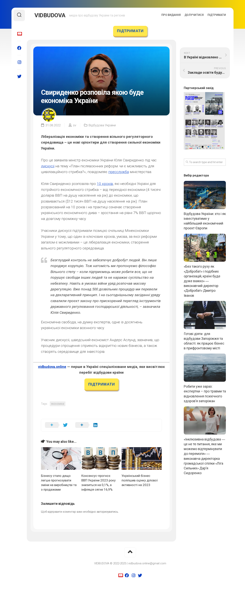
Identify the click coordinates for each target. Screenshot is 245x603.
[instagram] (19, 62)
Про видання (171, 14)
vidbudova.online (52, 366)
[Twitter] (19, 76)
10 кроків (105, 183)
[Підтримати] (19, 34)
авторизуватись (107, 511)
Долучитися (194, 14)
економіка (57, 403)
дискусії (47, 166)
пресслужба (118, 172)
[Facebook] (19, 48)
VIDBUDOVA (49, 15)
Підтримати (216, 14)
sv (74, 125)
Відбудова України (102, 125)
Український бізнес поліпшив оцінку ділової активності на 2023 (140, 480)
